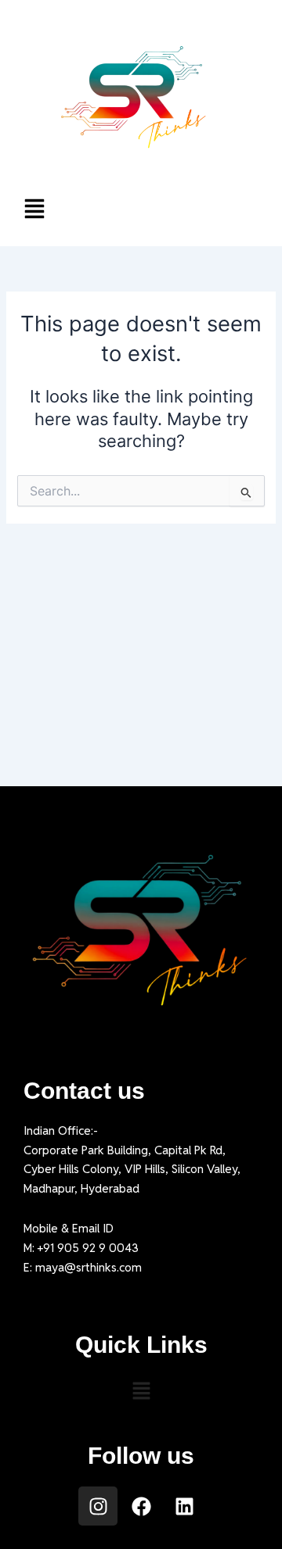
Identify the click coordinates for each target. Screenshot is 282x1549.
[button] (141, 210)
